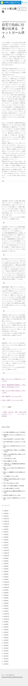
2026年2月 (6, 513)
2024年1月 (6, 579)
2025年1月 (6, 547)
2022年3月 (6, 637)
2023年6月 (6, 598)
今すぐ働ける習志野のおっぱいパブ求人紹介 (14, 432)
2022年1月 (6, 642)
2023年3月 (6, 605)
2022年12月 (6, 613)
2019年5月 (6, 664)
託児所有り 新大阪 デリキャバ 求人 (12, 495)
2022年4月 (6, 635)
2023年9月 (6, 590)
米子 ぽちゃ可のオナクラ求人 (11, 483)
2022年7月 (6, 627)
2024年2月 (6, 576)
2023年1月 (6, 611)
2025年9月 (6, 526)
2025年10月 (6, 524)
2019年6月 (6, 661)
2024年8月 (6, 561)
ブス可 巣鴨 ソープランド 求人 (11, 476)
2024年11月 (6, 553)
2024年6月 (6, 566)
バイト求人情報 (9, 10)
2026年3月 (6, 510)
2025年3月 (6, 542)
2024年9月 (6, 558)
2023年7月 (6, 595)
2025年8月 (6, 529)
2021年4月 (6, 650)
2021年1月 (6, 658)
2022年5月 (6, 632)
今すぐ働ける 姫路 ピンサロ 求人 (11, 488)
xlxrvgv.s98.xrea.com (21, 21)
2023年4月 (6, 603)
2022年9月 (6, 621)
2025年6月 (6, 534)
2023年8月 (6, 592)
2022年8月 (6, 624)
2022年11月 (6, 616)
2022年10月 (6, 619)
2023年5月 (6, 600)
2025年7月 (6, 531)
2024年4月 (6, 571)
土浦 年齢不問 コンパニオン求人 (12, 396)
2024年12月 (6, 550)
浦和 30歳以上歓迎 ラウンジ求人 (20, 413)
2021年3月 (6, 653)
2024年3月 (6, 574)
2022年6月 (6, 629)
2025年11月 (6, 521)
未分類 (9, 407)
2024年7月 (6, 563)
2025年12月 (6, 518)
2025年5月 (6, 537)
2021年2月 (6, 656)
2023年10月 (6, 587)
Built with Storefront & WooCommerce (12, 677)
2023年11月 (6, 584)
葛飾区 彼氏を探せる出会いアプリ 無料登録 (8, 414)
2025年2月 (6, 545)
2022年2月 (6, 640)
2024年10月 (6, 555)
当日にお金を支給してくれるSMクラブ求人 (14, 439)
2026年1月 (6, 516)
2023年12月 (6, 582)
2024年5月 (6, 568)
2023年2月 (6, 608)
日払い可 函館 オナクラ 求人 (10, 461)
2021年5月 (6, 648)
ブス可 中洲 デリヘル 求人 (10, 458)
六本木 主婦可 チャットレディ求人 (12, 400)
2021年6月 (6, 645)
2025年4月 (6, 539)
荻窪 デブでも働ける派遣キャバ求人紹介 (14, 485)
